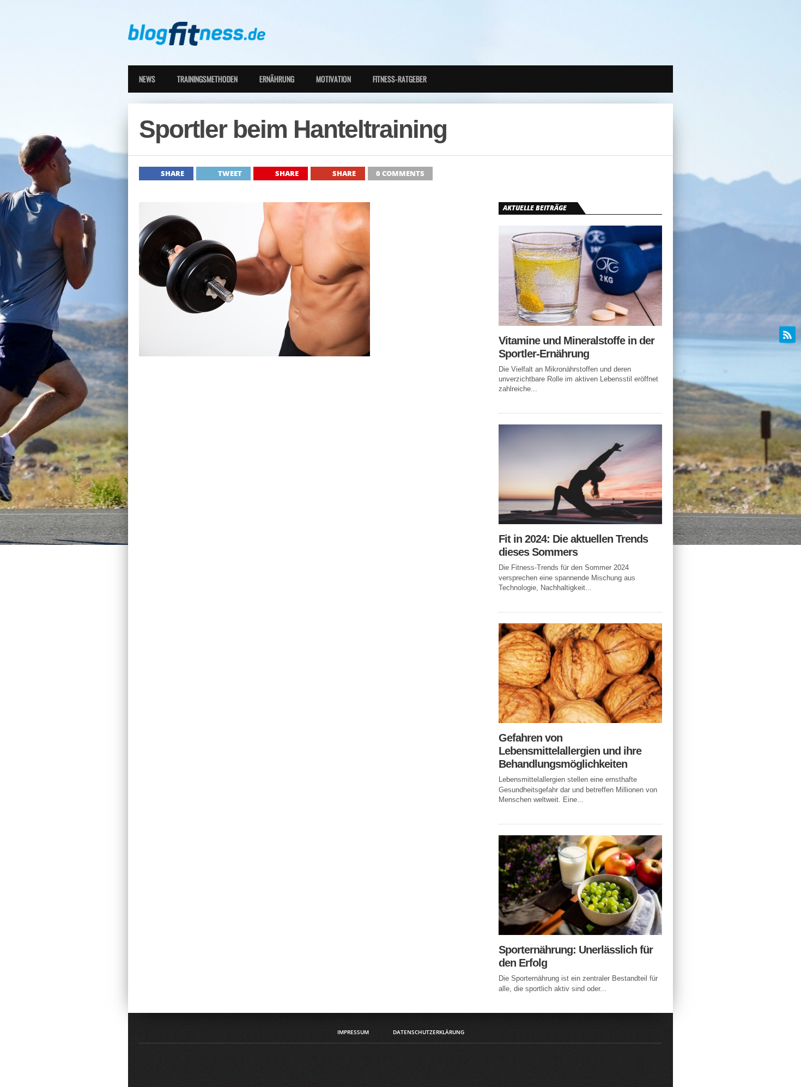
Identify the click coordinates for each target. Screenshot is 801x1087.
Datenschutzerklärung (428, 1032)
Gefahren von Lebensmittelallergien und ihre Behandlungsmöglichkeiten (570, 751)
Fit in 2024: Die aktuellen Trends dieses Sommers (573, 545)
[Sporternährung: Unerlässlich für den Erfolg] (580, 932)
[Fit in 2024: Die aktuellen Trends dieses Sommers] (580, 521)
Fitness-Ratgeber (400, 78)
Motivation (333, 78)
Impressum (353, 1032)
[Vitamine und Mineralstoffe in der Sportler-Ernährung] (580, 322)
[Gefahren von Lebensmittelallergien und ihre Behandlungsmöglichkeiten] (580, 720)
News (147, 78)
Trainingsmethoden (207, 78)
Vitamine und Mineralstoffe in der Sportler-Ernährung (576, 347)
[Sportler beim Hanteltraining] (254, 353)
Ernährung (276, 78)
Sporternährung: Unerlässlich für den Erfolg (576, 956)
